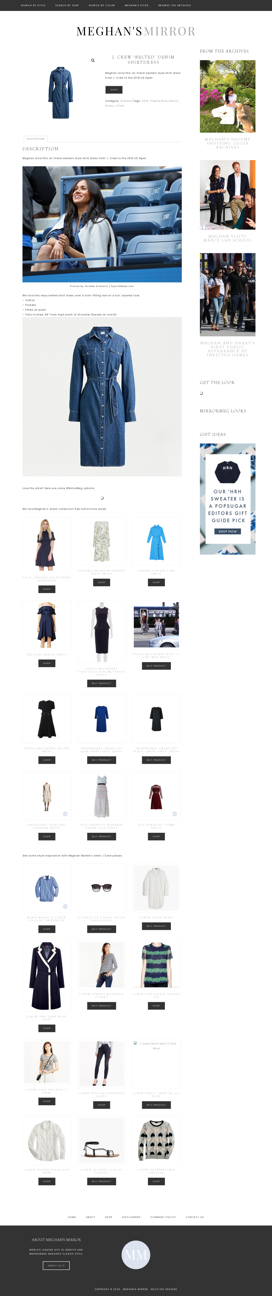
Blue (164, 101)
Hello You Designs (164, 1289)
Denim (173, 101)
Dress (109, 105)
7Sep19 (155, 101)
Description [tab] (35, 139)
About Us (55, 1265)
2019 (145, 101)
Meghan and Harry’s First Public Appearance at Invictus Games (227, 349)
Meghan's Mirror (136, 30)
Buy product (101, 683)
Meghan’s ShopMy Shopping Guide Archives (228, 143)
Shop (114, 89)
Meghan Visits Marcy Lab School (228, 238)
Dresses (126, 101)
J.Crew (119, 105)
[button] (93, 60)
